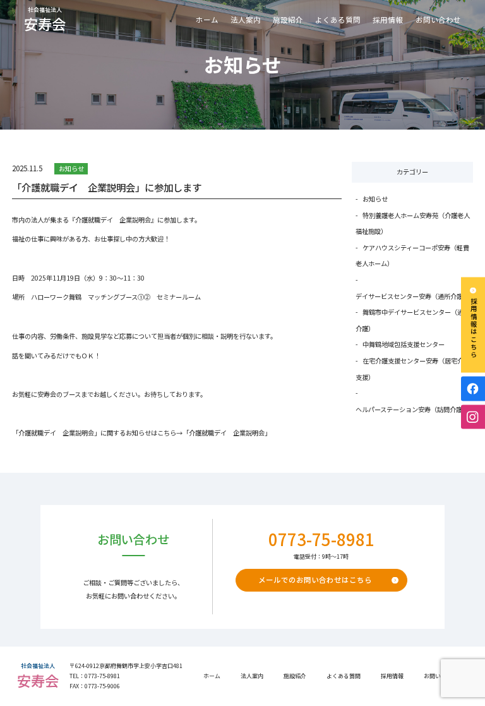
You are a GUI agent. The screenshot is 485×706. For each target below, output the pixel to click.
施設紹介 (288, 20)
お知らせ (71, 168)
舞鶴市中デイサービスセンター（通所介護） (412, 320)
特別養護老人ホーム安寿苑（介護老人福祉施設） (412, 223)
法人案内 (252, 676)
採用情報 (388, 20)
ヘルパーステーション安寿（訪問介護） (412, 409)
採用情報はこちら (473, 328)
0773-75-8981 (321, 539)
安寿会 (45, 20)
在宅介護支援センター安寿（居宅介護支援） (412, 369)
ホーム (207, 20)
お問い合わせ (438, 20)
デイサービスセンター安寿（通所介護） (412, 296)
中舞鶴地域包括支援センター (403, 344)
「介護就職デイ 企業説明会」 (227, 432)
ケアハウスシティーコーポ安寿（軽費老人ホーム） (412, 256)
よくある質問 (338, 20)
